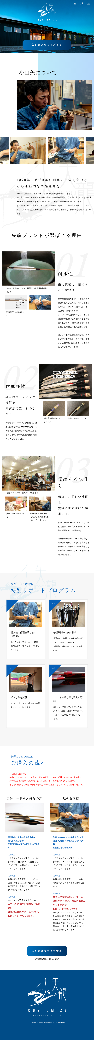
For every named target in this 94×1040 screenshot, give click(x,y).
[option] (28, 150)
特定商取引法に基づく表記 (47, 959)
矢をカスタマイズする (47, 44)
